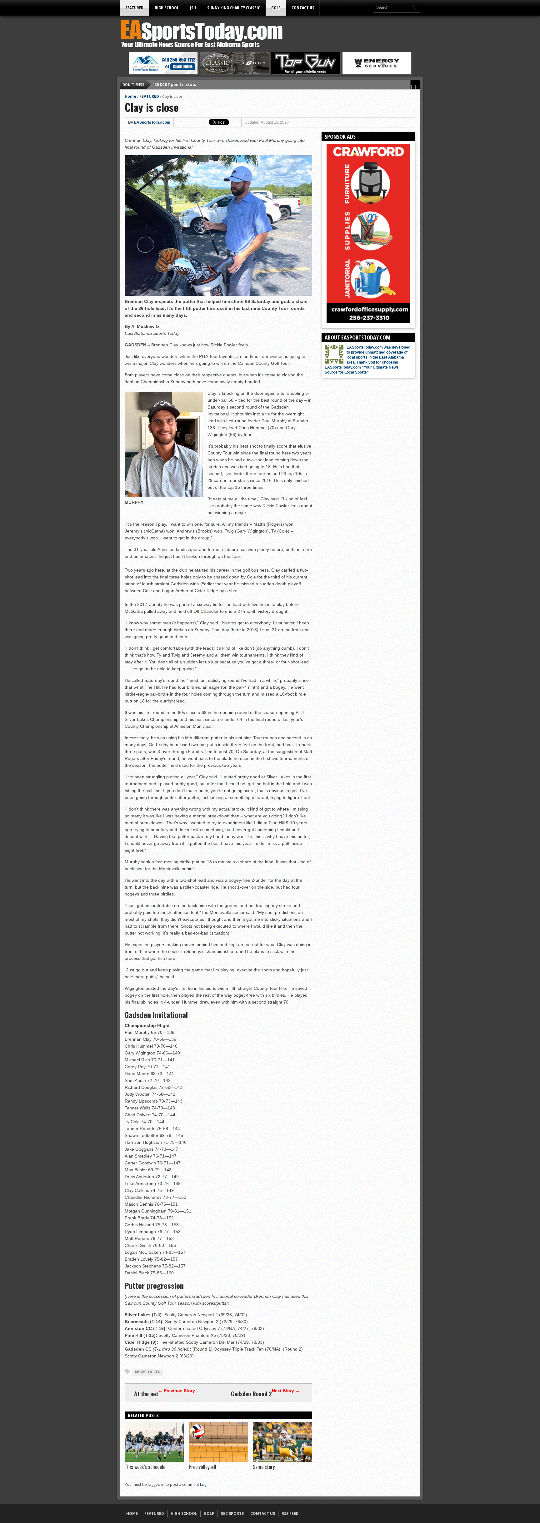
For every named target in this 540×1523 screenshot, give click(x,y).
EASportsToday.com (152, 122)
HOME (132, 1513)
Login (205, 1484)
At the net (146, 1393)
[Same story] (282, 1460)
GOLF (275, 8)
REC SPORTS (232, 1513)
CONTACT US (303, 8)
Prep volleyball (202, 1467)
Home (130, 96)
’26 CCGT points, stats (174, 84)
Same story (264, 1467)
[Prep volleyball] (218, 1460)
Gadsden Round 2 (251, 1393)
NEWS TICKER (148, 1372)
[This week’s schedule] (154, 1460)
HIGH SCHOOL (167, 8)
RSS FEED (290, 1513)
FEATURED (134, 8)
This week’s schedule (145, 1467)
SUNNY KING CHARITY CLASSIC (233, 8)
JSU (193, 8)
